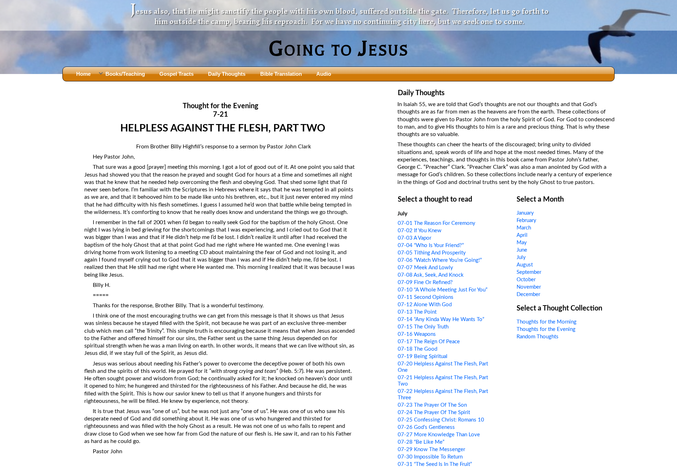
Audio (323, 74)
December (528, 294)
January (525, 213)
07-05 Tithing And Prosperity (432, 253)
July (521, 257)
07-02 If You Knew (419, 230)
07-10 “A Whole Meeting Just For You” (442, 290)
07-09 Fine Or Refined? (425, 282)
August (525, 264)
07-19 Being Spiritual (422, 356)
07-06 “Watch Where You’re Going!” (440, 260)
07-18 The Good (417, 349)
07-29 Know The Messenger (431, 449)
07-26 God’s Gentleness (426, 427)
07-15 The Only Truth (423, 327)
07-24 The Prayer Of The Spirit (434, 412)
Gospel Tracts (176, 74)
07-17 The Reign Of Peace (429, 341)
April (522, 235)
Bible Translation (281, 74)
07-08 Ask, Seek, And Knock (431, 275)
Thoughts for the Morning (547, 322)
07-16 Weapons (417, 334)
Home (83, 74)
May (522, 242)
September (529, 272)
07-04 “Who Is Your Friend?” (431, 245)
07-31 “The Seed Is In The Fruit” (435, 464)
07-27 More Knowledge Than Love (439, 434)
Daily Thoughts (226, 74)
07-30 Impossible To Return (430, 457)
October (526, 279)
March (524, 227)
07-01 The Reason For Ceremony (436, 223)
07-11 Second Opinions (425, 297)
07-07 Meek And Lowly (425, 267)
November (529, 287)
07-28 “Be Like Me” (421, 442)
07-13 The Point (417, 312)
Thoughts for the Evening (546, 329)
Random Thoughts (538, 336)
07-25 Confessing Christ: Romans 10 (441, 420)
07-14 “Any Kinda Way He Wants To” (441, 319)
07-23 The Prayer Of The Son (432, 405)
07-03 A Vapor (414, 238)
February (526, 220)
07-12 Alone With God (425, 304)
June (522, 250)
